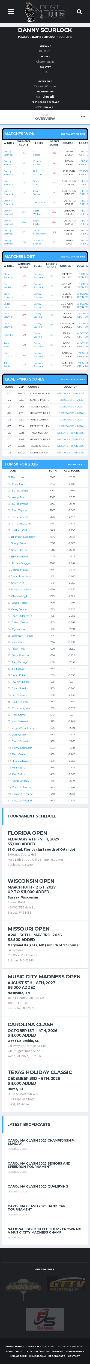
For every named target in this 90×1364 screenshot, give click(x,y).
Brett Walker (8, 286)
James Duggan (21, 563)
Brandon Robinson (23, 536)
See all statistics (73, 134)
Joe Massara (19, 695)
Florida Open (27, 833)
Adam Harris (20, 701)
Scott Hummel (9, 295)
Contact (74, 1356)
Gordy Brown (19, 543)
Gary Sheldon (20, 655)
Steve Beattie (19, 550)
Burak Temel (20, 490)
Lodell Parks (36, 222)
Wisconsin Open (31, 881)
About (19, 1351)
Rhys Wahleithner (23, 728)
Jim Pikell (39, 202)
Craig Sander (19, 609)
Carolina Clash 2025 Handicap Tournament (36, 1207)
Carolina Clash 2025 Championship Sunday (41, 1142)
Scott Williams (38, 212)
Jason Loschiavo (21, 576)
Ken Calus (18, 774)
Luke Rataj (18, 649)
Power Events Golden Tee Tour (26, 1346)
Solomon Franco (38, 242)
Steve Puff (17, 583)
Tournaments (75, 1351)
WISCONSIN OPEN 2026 (70, 393)
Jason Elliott (7, 345)
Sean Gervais (20, 517)
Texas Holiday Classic (40, 1072)
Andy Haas (18, 484)
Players (23, 37)
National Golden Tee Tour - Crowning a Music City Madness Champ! (44, 1230)
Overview (45, 117)
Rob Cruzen (37, 173)
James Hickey (19, 569)
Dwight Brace (21, 682)
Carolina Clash (31, 1024)
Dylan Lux (18, 629)
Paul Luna (17, 477)
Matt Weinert (20, 721)
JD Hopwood (20, 503)
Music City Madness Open (44, 976)
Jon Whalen (19, 734)
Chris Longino (21, 708)
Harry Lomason (22, 747)
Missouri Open (28, 929)
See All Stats (76, 464)
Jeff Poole (7, 364)
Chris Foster (36, 153)
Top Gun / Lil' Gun (38, 1351)
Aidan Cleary (20, 622)
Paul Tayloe (19, 510)
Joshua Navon (21, 761)
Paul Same (19, 714)
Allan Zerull (19, 767)
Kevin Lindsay (20, 780)
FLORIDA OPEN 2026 (70, 399)
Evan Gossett (20, 741)
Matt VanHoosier (22, 800)
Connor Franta (21, 787)
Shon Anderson (9, 276)
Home (9, 1351)
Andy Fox (9, 334)
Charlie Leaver (37, 163)
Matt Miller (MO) (22, 616)
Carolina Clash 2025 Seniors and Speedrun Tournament (39, 1165)
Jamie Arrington (22, 794)
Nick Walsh (19, 642)
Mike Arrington (21, 589)
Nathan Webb (21, 530)
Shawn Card (37, 182)
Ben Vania (18, 754)
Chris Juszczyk (21, 523)
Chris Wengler (20, 596)
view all (48, 97)
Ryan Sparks (20, 688)
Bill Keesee (18, 668)
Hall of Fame (18, 1356)
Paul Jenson (37, 192)
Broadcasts (56, 1356)
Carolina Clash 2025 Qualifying (38, 1186)
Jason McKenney (39, 232)
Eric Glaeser (8, 355)
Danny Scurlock (44, 37)
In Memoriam (37, 1356)
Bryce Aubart (19, 556)
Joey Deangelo (21, 662)
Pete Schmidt (8, 315)
